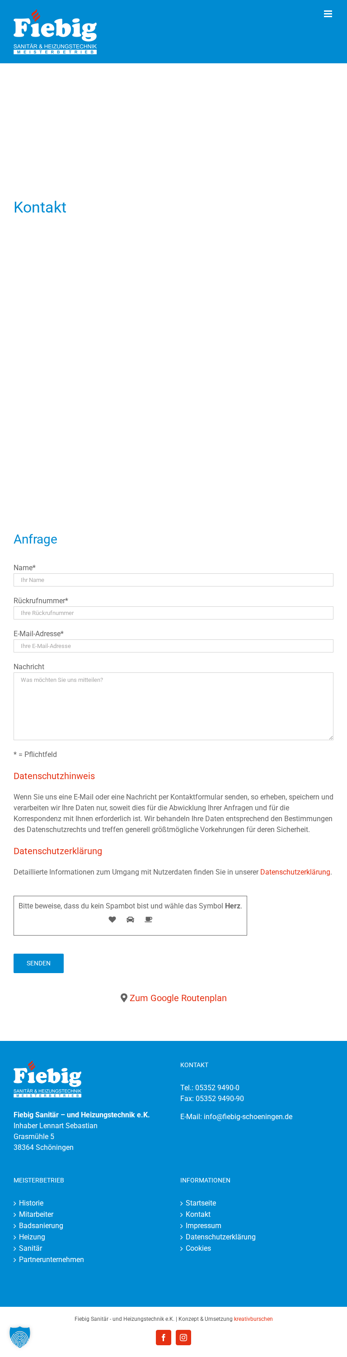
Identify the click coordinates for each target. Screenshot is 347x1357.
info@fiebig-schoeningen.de (248, 1116)
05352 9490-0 (217, 1087)
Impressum (203, 1225)
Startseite (201, 1203)
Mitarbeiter (36, 1214)
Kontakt (198, 1214)
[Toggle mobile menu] (328, 14)
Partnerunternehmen (51, 1259)
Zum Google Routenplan (178, 998)
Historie (31, 1203)
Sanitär (30, 1248)
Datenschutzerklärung (295, 872)
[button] (20, 1337)
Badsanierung (41, 1225)
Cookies (198, 1248)
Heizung (32, 1237)
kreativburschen (253, 1319)
